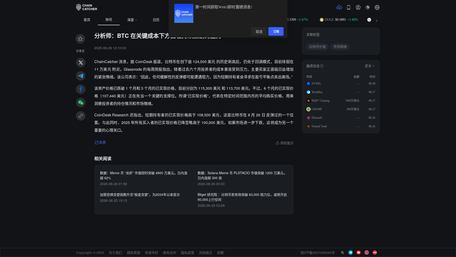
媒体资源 (133, 252)
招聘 (220, 252)
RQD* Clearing (320, 100)
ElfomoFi (317, 117)
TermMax (317, 92)
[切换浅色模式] (367, 7)
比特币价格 (317, 47)
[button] (377, 7)
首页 (87, 20)
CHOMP (317, 109)
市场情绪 (340, 47)
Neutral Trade (319, 126)
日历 (156, 20)
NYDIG (316, 83)
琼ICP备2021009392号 (317, 252)
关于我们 (115, 252)
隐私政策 (187, 252)
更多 (368, 66)
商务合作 (169, 252)
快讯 (108, 19)
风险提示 (205, 252)
